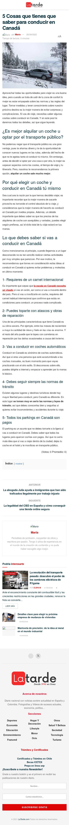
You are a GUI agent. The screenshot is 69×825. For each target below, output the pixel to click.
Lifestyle (34, 728)
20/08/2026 (23, 621)
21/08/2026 (48, 588)
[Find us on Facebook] (30, 656)
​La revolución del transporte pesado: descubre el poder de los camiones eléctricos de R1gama (47, 577)
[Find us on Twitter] (38, 656)
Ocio (34, 738)
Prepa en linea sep (34, 765)
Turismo (57, 739)
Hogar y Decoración (34, 722)
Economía (12, 725)
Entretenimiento (12, 734)
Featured (12, 739)
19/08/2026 (23, 635)
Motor (34, 733)
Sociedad (10, 573)
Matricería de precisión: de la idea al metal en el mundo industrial (41, 629)
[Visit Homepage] (35, 5)
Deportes (12, 720)
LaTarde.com (24, 819)
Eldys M (37, 588)
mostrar (18, 463)
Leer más (11, 605)
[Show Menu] (3, 5)
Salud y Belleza (57, 725)
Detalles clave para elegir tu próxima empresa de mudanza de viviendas (37, 616)
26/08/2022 (31, 34)
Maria (18, 34)
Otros (57, 720)
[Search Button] (65, 5)
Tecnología (57, 734)
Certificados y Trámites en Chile (34, 758)
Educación (12, 730)
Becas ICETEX (34, 762)
